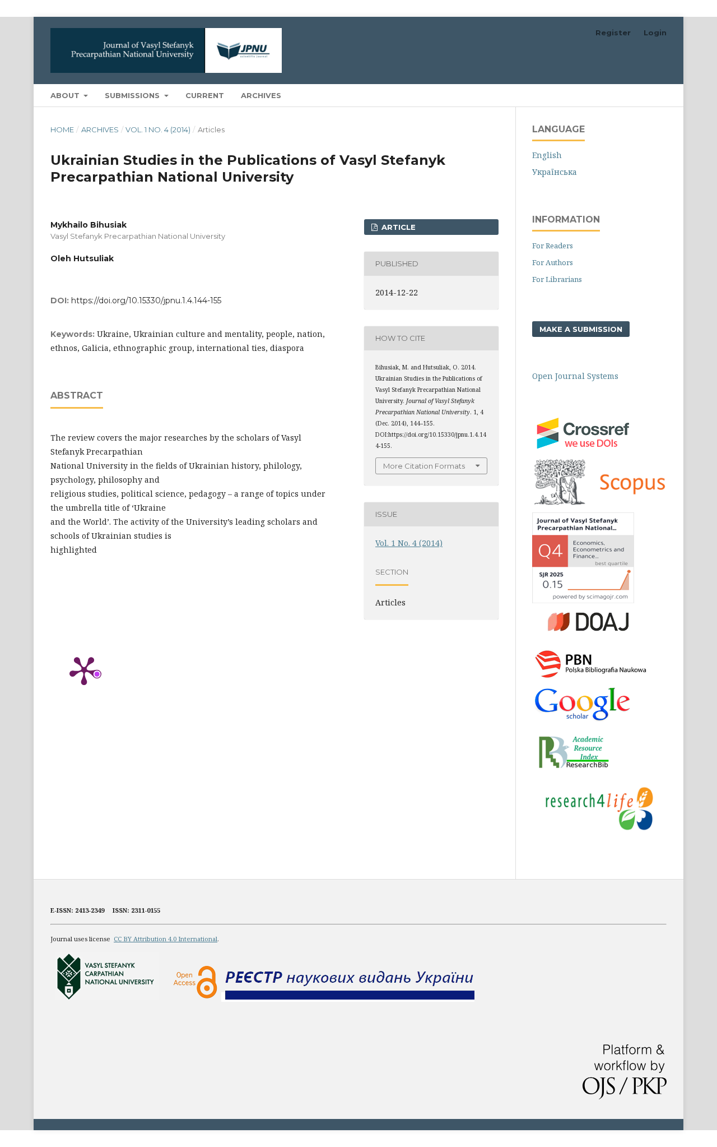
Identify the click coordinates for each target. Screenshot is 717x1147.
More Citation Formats (424, 465)
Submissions (133, 95)
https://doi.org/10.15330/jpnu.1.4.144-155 (146, 300)
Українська (554, 171)
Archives (261, 95)
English (547, 155)
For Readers (552, 245)
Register (613, 32)
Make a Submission (580, 329)
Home (62, 129)
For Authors (552, 262)
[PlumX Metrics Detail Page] (84, 670)
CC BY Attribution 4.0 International (165, 939)
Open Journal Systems (575, 376)
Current (204, 95)
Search (644, 95)
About (66, 95)
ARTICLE (397, 227)
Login (655, 32)
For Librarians (557, 279)
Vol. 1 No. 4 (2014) (157, 129)
